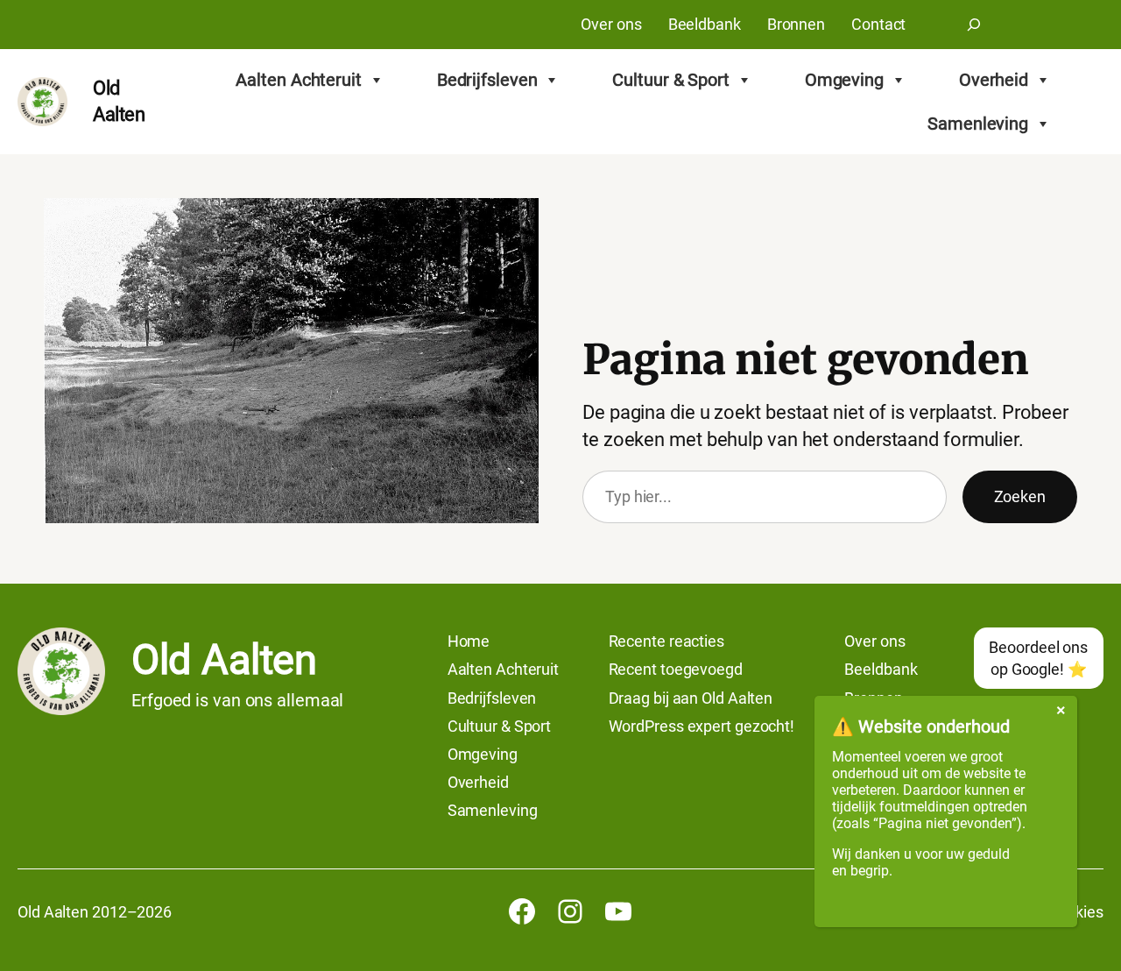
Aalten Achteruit (298, 79)
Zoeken (1020, 496)
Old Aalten (223, 659)
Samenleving (977, 123)
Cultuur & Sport (671, 79)
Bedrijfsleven (487, 79)
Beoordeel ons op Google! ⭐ (1038, 658)
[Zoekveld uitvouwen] (974, 24)
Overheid (993, 79)
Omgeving (844, 79)
